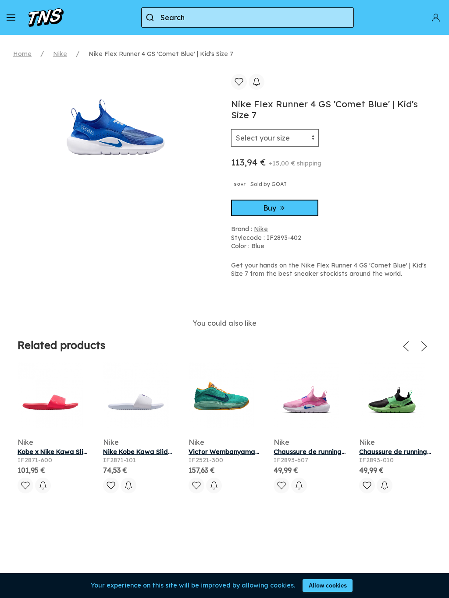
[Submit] (151, 17)
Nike (60, 54)
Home (22, 54)
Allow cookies (328, 585)
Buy (270, 208)
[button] (11, 17)
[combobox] (247, 17)
